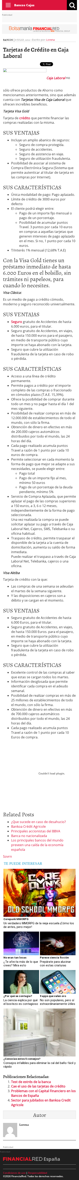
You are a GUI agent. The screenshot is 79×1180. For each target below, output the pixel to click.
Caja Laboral (55, 78)
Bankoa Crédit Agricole (28, 826)
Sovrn (7, 856)
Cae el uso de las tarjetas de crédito (38, 1086)
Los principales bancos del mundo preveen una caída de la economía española (37, 845)
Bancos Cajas (24, 5)
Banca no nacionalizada (29, 836)
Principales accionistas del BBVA (35, 831)
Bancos (8, 40)
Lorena (50, 40)
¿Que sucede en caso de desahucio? (38, 822)
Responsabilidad (37, 1173)
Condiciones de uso (14, 1173)
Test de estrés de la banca (31, 1082)
